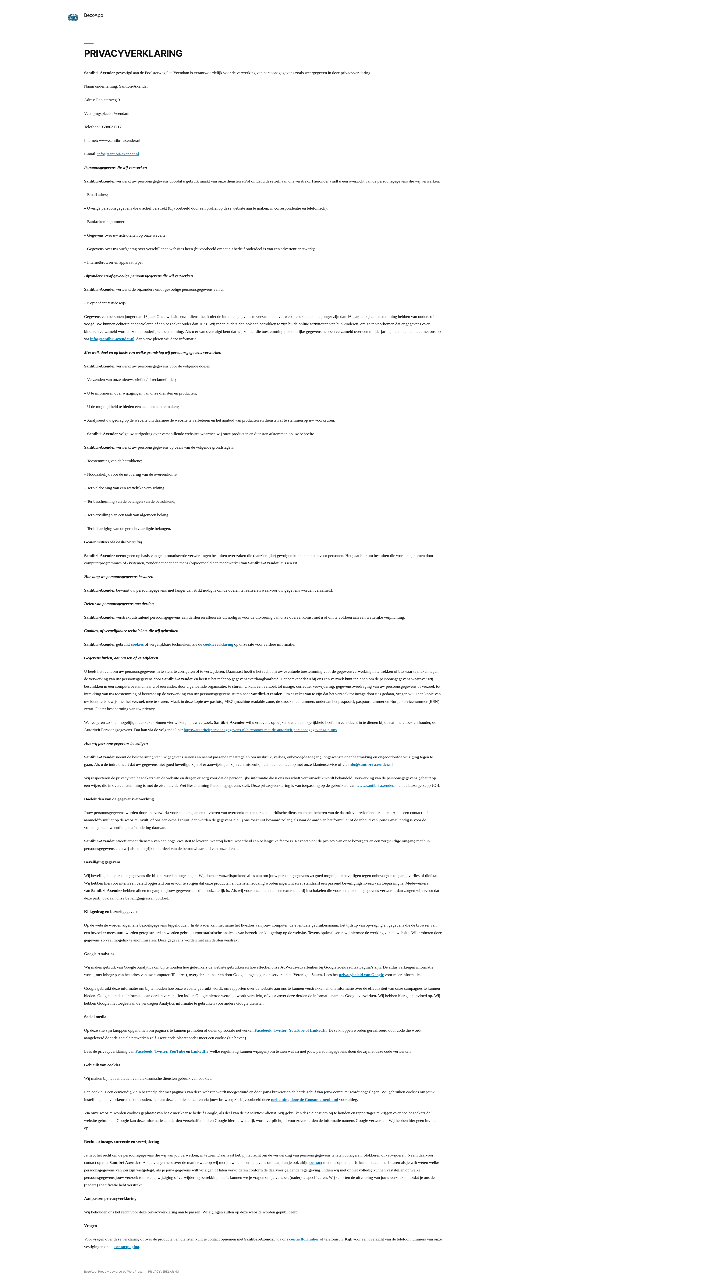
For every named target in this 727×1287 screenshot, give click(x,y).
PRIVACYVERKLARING (163, 1271)
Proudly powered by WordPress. (121, 1271)
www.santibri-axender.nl (377, 785)
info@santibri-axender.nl (118, 154)
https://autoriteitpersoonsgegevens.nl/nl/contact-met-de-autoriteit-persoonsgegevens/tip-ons (260, 729)
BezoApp (93, 15)
